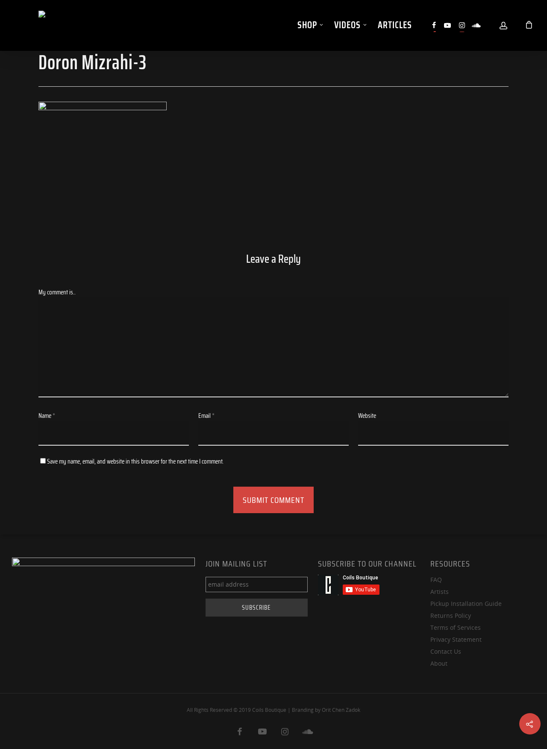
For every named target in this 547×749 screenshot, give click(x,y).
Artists (439, 591)
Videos (347, 25)
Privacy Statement (456, 639)
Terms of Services (455, 627)
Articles (395, 25)
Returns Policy (450, 615)
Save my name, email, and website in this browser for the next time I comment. (135, 461)
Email (206, 416)
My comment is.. (57, 292)
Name (46, 416)
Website (367, 416)
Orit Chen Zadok (341, 710)
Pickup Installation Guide (466, 603)
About (438, 663)
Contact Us (445, 651)
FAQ (436, 580)
